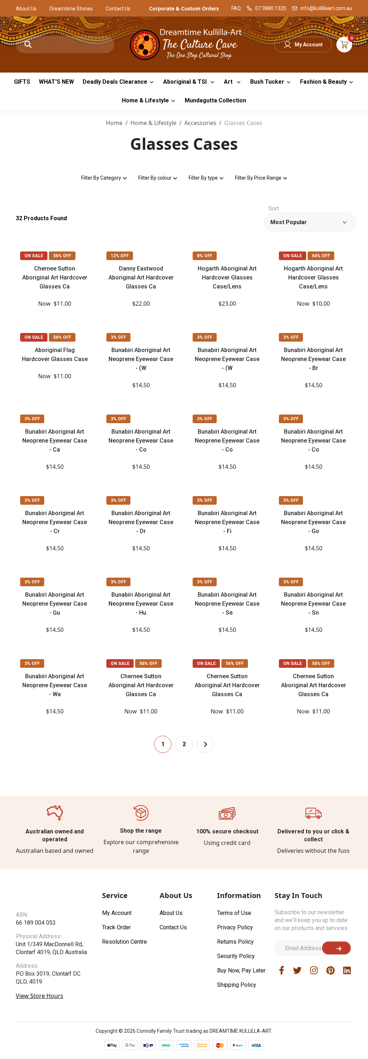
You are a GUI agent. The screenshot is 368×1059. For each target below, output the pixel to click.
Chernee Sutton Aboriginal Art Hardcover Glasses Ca (54, 277)
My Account (309, 44)
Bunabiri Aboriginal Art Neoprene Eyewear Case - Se (227, 603)
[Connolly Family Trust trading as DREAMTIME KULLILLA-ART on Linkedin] (347, 970)
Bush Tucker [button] (267, 81)
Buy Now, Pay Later (241, 970)
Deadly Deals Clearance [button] (115, 81)
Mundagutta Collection (215, 100)
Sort (273, 208)
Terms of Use (234, 913)
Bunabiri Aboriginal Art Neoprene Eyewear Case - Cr (54, 522)
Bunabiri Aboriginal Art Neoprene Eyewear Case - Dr (141, 522)
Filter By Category (101, 178)
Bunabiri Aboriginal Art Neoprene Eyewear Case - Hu (141, 603)
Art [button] (229, 81)
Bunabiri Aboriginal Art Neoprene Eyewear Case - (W (141, 359)
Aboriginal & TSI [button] (185, 81)
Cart (344, 44)
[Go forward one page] (205, 744)
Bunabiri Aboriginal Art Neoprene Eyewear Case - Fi (227, 522)
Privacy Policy (235, 927)
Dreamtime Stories (71, 8)
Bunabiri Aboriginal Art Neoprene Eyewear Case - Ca (54, 440)
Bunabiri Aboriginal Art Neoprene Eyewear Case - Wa (54, 685)
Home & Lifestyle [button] (145, 100)
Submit (336, 948)
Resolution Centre (124, 941)
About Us (26, 8)
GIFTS (22, 81)
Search (28, 44)
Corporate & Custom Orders (184, 8)
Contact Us (118, 8)
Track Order (116, 927)
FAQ (236, 8)
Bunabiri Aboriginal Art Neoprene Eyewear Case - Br (313, 359)
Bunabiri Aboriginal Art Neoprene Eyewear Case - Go (313, 522)
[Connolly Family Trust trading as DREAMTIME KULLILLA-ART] (184, 43)
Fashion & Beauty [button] (323, 81)
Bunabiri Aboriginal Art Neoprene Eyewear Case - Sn (313, 603)
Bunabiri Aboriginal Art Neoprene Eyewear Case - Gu (54, 603)
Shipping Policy (236, 984)
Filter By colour (154, 178)
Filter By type (203, 178)
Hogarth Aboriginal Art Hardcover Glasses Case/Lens (227, 277)
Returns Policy (235, 941)
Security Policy (236, 956)
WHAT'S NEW (56, 81)
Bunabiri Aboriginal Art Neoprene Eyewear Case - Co (141, 440)
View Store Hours (39, 996)
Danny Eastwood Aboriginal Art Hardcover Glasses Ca (141, 277)
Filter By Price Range (258, 178)
